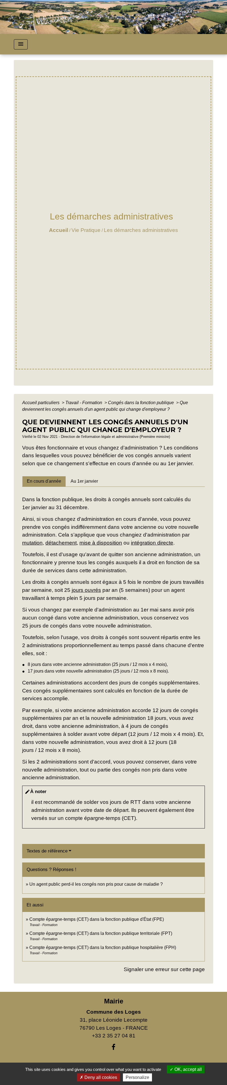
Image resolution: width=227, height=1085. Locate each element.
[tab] (44, 481)
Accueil (58, 230)
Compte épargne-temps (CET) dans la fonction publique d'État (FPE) (96, 919)
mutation (32, 543)
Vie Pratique (85, 230)
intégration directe (152, 543)
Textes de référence (47, 851)
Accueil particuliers (41, 402)
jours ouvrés (86, 590)
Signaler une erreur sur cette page (164, 969)
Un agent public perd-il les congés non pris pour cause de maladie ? (96, 884)
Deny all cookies (100, 1077)
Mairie (113, 1001)
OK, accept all (187, 1069)
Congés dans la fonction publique (141, 402)
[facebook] (113, 1047)
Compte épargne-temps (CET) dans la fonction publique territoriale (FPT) (100, 933)
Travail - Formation (84, 402)
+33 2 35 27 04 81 (113, 1036)
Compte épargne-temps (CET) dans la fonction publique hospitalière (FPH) (102, 947)
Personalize (137, 1077)
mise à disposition (100, 543)
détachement (61, 543)
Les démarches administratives (141, 230)
